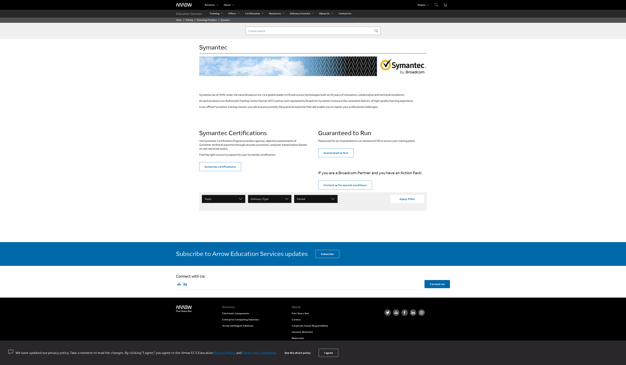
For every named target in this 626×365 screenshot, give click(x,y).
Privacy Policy (225, 353)
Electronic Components (235, 313)
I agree (328, 352)
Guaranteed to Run (336, 152)
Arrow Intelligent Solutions (237, 325)
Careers (296, 319)
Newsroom (298, 338)
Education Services (189, 14)
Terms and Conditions (259, 353)
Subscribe (327, 254)
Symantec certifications (220, 166)
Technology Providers (207, 20)
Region (421, 4)
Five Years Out (300, 313)
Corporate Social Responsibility (310, 325)
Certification (252, 13)
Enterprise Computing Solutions (240, 319)
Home (179, 20)
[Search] (376, 31)
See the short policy (298, 352)
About (227, 4)
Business (210, 4)
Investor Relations (302, 331)
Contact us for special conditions (345, 185)
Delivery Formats (300, 13)
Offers (232, 13)
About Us (324, 13)
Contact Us (345, 13)
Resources (275, 13)
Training (214, 13)
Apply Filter (407, 199)
